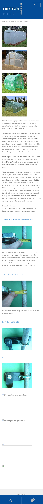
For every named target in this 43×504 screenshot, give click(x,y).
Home (6, 21)
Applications (13, 21)
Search (11, 500)
